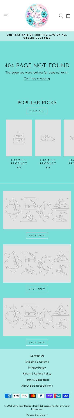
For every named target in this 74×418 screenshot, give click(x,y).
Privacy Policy (37, 367)
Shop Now (37, 235)
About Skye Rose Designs (37, 385)
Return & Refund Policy (36, 373)
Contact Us (37, 355)
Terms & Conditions (37, 379)
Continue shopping (37, 78)
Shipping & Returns (37, 361)
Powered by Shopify (37, 414)
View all (37, 111)
